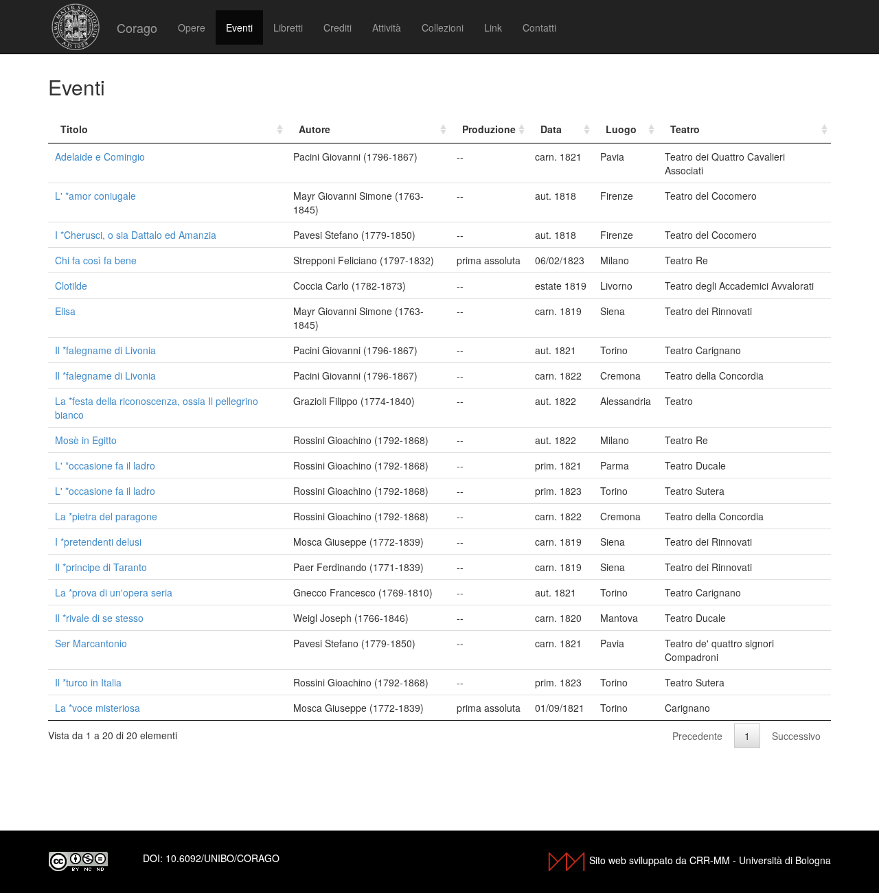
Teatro (685, 129)
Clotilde (71, 285)
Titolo (74, 129)
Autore (314, 129)
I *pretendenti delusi (98, 541)
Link (493, 27)
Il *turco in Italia (88, 682)
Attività (386, 27)
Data (551, 129)
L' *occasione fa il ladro (105, 465)
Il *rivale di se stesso (99, 618)
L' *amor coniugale (95, 195)
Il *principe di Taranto (101, 567)
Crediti (337, 27)
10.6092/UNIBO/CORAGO (222, 858)
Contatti (539, 27)
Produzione (489, 129)
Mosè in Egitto (86, 440)
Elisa (65, 311)
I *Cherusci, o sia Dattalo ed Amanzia (135, 235)
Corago (137, 27)
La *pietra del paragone (106, 516)
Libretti (288, 27)
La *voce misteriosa (97, 708)
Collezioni (443, 27)
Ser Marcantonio (91, 643)
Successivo (796, 736)
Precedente (697, 736)
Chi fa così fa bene (96, 260)
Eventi (239, 27)
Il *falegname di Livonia (105, 350)
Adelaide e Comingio (100, 156)
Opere (191, 27)
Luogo (621, 129)
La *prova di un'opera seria (113, 592)
